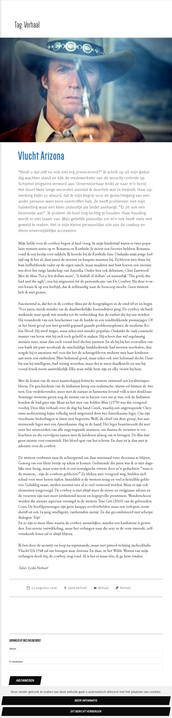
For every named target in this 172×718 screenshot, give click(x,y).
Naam (12, 649)
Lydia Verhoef (77, 588)
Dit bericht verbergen (86, 711)
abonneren (25, 680)
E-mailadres (16, 661)
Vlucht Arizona (41, 156)
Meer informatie (86, 700)
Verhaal (103, 588)
